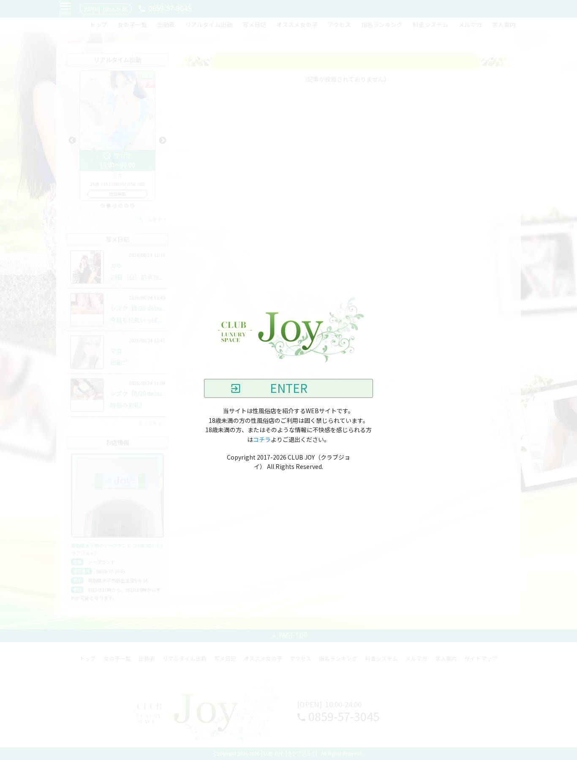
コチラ (262, 439)
